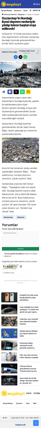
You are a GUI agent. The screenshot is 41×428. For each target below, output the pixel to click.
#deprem (20, 217)
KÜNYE (28, 393)
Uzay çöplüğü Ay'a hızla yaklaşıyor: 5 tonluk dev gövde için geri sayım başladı (29, 309)
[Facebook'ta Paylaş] (10, 92)
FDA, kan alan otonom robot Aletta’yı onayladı (29, 356)
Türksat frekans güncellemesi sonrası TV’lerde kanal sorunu (28, 368)
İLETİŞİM (37, 393)
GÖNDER (21, 249)
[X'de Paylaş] (16, 92)
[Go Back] (36, 423)
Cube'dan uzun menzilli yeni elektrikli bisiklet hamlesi (29, 321)
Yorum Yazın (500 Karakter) (12, 229)
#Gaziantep (8, 217)
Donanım (17, 10)
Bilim (35, 403)
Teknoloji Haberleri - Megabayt (14, 14)
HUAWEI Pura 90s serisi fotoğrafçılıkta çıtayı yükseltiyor (29, 297)
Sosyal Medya (6, 10)
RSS (5, 418)
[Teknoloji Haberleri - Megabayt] (13, 393)
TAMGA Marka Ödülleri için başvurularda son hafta (29, 333)
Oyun (25, 10)
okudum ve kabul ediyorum (20, 255)
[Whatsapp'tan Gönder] (22, 92)
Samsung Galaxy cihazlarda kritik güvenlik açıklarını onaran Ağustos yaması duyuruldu (29, 345)
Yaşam (29, 14)
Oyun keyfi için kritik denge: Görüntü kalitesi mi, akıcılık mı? (29, 380)
